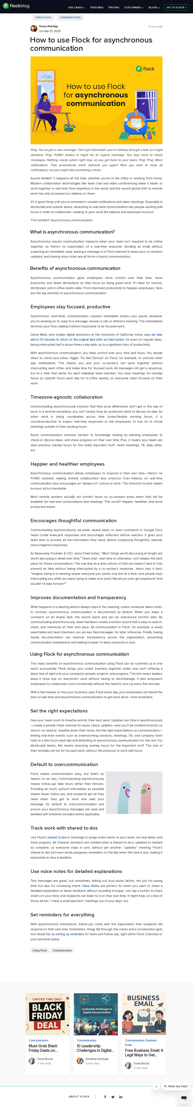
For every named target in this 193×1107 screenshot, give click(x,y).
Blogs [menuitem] (153, 7)
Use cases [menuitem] (75, 7)
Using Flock (43, 17)
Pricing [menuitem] (114, 7)
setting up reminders (70, 934)
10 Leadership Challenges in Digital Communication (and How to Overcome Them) (94, 1048)
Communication (70, 17)
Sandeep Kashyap (97, 1059)
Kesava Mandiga (48, 26)
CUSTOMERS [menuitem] (132, 7)
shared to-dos (57, 837)
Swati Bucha (45, 1059)
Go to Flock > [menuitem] (177, 7)
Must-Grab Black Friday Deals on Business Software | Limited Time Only (45, 1048)
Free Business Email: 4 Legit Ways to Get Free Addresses (144, 1052)
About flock (79, 1096)
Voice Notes (90, 886)
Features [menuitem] (96, 7)
